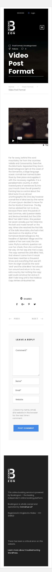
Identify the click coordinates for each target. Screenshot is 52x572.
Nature (15, 49)
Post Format (17, 45)
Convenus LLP (26, 507)
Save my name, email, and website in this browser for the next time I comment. (25, 414)
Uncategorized (29, 45)
